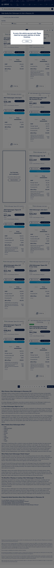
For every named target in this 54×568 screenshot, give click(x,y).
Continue (27, 41)
